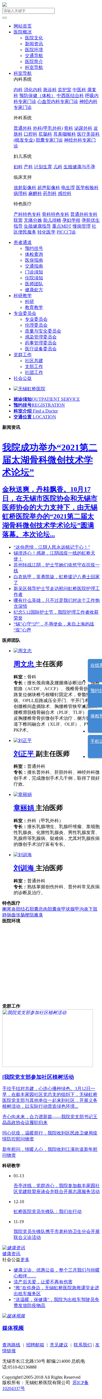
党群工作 (23, 354)
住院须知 (34, 277)
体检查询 (34, 254)
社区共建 (34, 360)
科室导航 (34, 67)
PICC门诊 (66, 232)
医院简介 (34, 61)
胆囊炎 (54, 909)
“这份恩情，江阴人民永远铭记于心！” (52, 547)
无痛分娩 (33, 220)
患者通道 (23, 242)
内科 (18, 89)
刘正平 (25, 753)
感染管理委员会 (41, 337)
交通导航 (34, 55)
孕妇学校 (71, 220)
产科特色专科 (27, 214)
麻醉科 (35, 193)
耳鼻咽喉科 (64, 134)
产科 (28, 166)
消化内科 (33, 89)
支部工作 (34, 366)
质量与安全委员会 (43, 331)
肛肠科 (45, 134)
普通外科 (23, 128)
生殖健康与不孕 (79, 166)
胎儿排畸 (52, 220)
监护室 (64, 89)
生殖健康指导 (37, 226)
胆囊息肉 (38, 909)
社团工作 (34, 372)
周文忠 (25, 664)
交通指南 (34, 266)
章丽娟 (25, 807)
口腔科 (30, 134)
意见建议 (59, 1344)
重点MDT (61, 226)
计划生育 (43, 166)
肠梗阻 (27, 915)
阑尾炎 (9, 909)
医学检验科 (87, 187)
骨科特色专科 (55, 214)
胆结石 (22, 909)
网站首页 (23, 26)
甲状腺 (68, 909)
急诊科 (50, 89)
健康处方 (34, 289)
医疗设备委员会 (41, 348)
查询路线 (11, 1344)
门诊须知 (34, 272)
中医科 (79, 89)
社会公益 (23, 378)
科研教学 (23, 295)
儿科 (57, 166)
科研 (29, 301)
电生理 (68, 187)
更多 (24, 1259)
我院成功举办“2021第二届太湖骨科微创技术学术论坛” (49, 459)
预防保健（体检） (37, 95)
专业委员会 (25, 313)
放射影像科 (25, 187)
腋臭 (38, 915)
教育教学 (34, 307)
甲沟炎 (81, 909)
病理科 (20, 193)
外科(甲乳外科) (48, 128)
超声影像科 (48, 187)
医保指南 (34, 260)
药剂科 (50, 193)
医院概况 (23, 32)
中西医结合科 (70, 95)
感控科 (64, 193)
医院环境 (34, 49)
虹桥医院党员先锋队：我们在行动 (48, 1211)
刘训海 (25, 868)
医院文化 (34, 37)
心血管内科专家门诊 (57, 101)
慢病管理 (82, 226)
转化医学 (46, 232)
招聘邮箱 (35, 1344)
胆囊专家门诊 (49, 140)
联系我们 (83, 1344)
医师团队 (34, 283)
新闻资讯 (34, 43)
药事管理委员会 (41, 342)
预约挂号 (34, 248)
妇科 (18, 166)
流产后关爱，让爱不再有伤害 (43, 1281)
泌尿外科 (83, 128)
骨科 (68, 128)
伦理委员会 (36, 325)
